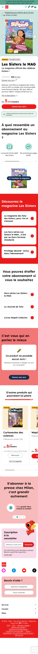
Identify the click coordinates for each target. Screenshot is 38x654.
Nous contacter (19, 593)
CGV (8, 625)
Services (5, 605)
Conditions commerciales (14, 631)
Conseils (5, 609)
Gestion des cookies (18, 627)
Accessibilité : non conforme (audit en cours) (18, 633)
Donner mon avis (8, 80)
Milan (4, 613)
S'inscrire (28, 545)
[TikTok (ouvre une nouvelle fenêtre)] (34, 570)
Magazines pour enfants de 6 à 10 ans (19, 13)
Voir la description (8, 95)
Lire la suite (8, 555)
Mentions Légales (23, 625)
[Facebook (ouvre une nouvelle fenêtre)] (14, 570)
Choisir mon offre (19, 107)
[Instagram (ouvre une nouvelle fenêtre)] (4, 570)
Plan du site (19, 635)
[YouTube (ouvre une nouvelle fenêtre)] (24, 570)
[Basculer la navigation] (2, 7)
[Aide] (26, 7)
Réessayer (15, 455)
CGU (13, 625)
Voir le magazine (18, 461)
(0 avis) (15, 77)
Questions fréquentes (19, 587)
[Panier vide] (35, 7)
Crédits (27, 631)
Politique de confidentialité (18, 629)
